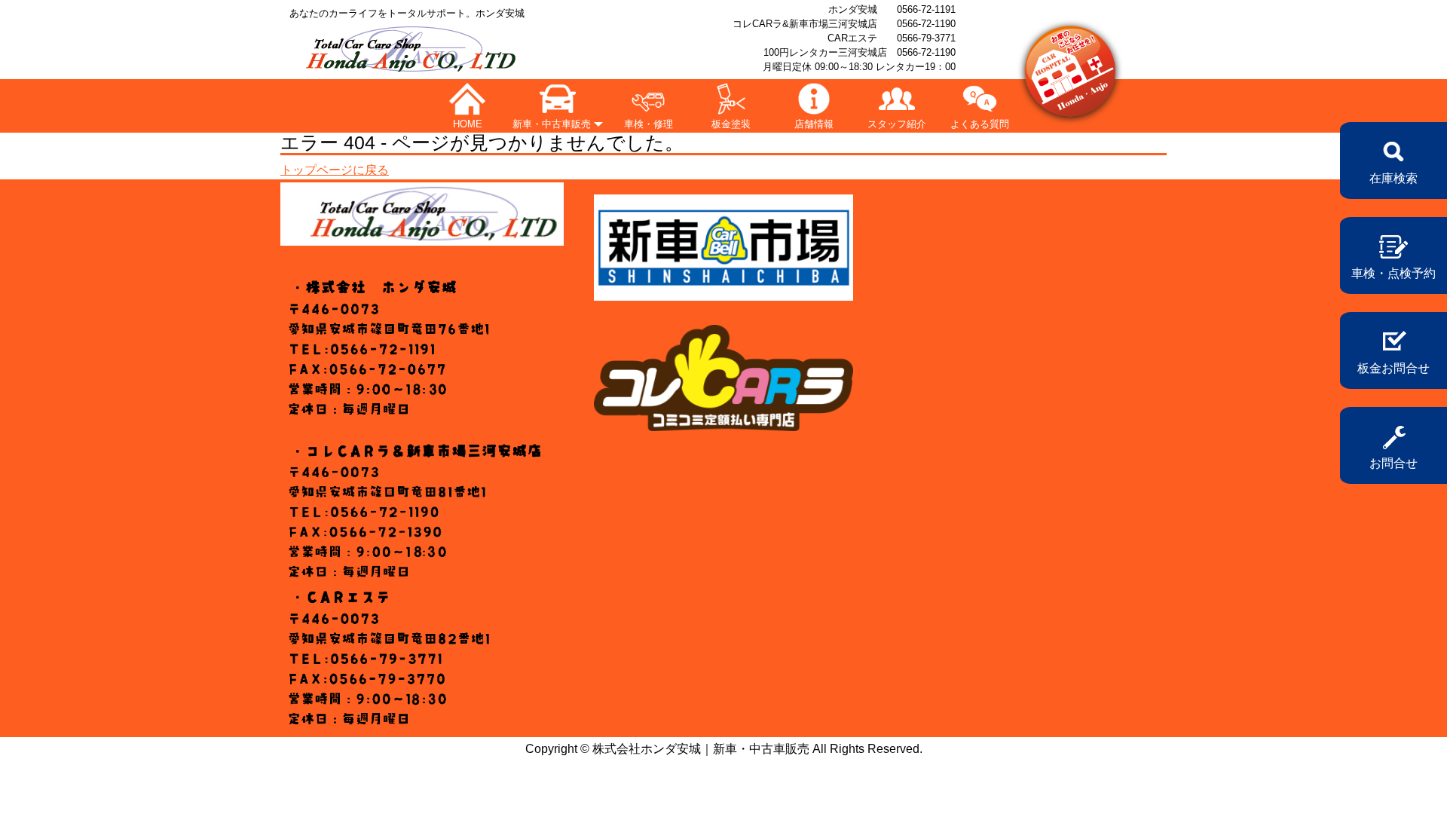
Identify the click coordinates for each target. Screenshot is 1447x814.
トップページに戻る (334, 170)
